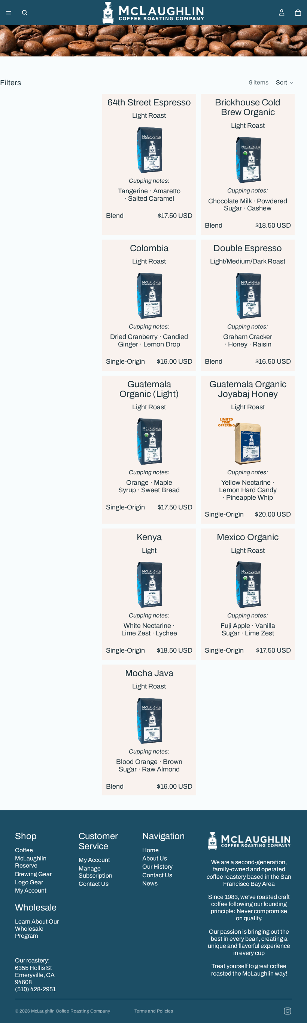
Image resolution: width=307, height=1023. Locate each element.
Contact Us (94, 884)
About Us (154, 858)
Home (150, 850)
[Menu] (8, 12)
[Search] (24, 12)
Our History (157, 866)
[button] (285, 82)
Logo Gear (29, 882)
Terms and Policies (153, 1011)
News (150, 883)
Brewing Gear (33, 874)
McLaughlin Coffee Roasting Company (70, 1011)
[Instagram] (287, 1011)
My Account (30, 890)
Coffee (24, 850)
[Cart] (298, 12)
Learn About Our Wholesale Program (37, 928)
